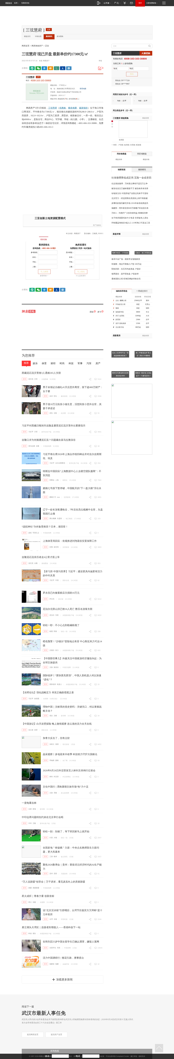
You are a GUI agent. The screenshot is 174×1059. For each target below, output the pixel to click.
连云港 (30, 730)
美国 (57, 744)
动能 (34, 902)
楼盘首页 (27, 36)
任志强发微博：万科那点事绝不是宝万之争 (129, 184)
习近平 (30, 432)
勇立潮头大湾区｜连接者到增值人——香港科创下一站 (51, 927)
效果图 (121, 140)
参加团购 (60, 36)
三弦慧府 (30, 77)
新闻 (24, 379)
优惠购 (62, 108)
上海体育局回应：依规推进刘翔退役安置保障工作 (70, 541)
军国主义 (36, 533)
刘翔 (51, 547)
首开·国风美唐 (121, 323)
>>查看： (114, 145)
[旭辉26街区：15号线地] (120, 240)
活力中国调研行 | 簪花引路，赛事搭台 (63, 957)
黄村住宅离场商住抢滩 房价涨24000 (120, 374)
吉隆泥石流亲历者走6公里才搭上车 (41, 557)
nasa (58, 497)
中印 (30, 823)
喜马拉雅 (31, 446)
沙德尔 (51, 650)
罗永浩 (51, 599)
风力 (57, 650)
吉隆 (37, 446)
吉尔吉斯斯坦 (60, 463)
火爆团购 (146, 53)
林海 (34, 809)
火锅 (55, 838)
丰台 (147, 312)
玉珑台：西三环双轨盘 (143, 253)
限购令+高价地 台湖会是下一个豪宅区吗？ (143, 374)
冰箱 (55, 919)
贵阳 (55, 874)
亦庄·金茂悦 (120, 316)
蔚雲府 (118, 320)
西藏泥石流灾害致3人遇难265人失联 (41, 373)
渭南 (55, 793)
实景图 (132, 145)
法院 (55, 413)
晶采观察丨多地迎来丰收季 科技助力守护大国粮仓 (70, 754)
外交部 (56, 777)
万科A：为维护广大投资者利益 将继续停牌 (129, 213)
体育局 (56, 547)
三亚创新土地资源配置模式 (50, 218)
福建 (57, 964)
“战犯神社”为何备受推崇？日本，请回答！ (45, 526)
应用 (15, 3)
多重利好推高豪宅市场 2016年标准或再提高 (129, 203)
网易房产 (46, 61)
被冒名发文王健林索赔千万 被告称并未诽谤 (129, 188)
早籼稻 (51, 760)
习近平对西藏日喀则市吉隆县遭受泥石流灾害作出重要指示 (53, 425)
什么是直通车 (81, 276)
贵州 (51, 874)
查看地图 (83, 89)
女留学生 (52, 948)
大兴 (147, 316)
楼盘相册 (72, 108)
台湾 (51, 919)
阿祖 (55, 631)
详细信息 (38, 36)
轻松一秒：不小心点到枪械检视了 (61, 625)
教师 (55, 856)
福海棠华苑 (120, 312)
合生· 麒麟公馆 (121, 300)
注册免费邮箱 (151, 3)
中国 (57, 580)
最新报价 (83, 108)
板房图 (126, 145)
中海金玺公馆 (120, 304)
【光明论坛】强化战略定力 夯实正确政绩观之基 (48, 692)
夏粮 (57, 760)
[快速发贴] (100, 68)
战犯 (30, 533)
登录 (140, 3)
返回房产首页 (56, 1035)
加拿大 (51, 744)
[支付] (125, 3)
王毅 (34, 823)
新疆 (30, 888)
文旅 (51, 667)
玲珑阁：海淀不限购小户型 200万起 (126, 264)
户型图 (120, 145)
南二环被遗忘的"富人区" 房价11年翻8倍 (143, 354)
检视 (51, 631)
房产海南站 (97, 225)
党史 (51, 716)
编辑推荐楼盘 (121, 291)
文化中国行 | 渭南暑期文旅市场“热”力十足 (65, 786)
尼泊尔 (51, 615)
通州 (147, 300)
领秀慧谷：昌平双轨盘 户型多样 (125, 274)
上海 (57, 480)
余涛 (51, 396)
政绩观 (36, 699)
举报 (100, 61)
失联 (57, 615)
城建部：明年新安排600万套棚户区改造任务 (130, 208)
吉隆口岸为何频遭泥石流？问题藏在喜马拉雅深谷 (49, 440)
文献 (55, 716)
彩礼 (55, 396)
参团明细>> (44, 276)
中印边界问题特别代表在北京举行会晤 (42, 817)
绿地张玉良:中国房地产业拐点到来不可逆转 (129, 193)
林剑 (51, 777)
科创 (30, 933)
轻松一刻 (64, 631)
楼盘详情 (53, 99)
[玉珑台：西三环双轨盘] (143, 240)
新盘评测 (116, 234)
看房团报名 (44, 245)
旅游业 (56, 667)
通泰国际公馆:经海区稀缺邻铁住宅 (126, 279)
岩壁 (36, 730)
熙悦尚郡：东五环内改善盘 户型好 (126, 269)
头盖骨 (59, 518)
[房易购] (32, 238)
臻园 (117, 308)
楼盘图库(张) (63, 99)
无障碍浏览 (25, 3)
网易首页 (8, 3)
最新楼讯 (49, 36)
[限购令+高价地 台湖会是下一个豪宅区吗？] (143, 360)
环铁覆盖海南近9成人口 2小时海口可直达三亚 (130, 223)
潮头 (34, 933)
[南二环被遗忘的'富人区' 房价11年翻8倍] (143, 340)
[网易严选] (117, 3)
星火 (30, 902)
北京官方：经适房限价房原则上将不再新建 (129, 198)
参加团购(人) (74, 99)
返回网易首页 (32, 1035)
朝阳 (147, 308)
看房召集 (43, 239)
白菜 (51, 838)
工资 (51, 856)
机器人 (59, 684)
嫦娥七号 (52, 497)
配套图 (138, 145)
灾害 (36, 379)
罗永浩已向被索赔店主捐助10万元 (61, 592)
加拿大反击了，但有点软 (56, 738)
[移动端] (98, 3)
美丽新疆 (36, 888)
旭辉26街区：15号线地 (120, 253)
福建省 (51, 964)
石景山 (147, 304)
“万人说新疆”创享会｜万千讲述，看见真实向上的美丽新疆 (53, 881)
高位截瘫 (52, 518)
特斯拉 (51, 480)
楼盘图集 (121, 118)
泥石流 (30, 379)
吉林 (30, 809)
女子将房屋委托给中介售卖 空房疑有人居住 (129, 218)
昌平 (147, 320)
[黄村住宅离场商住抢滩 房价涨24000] (120, 360)
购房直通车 (80, 245)
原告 (51, 413)
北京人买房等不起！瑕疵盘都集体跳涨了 (120, 354)
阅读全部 (145, 118)
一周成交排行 (142, 291)
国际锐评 (52, 684)
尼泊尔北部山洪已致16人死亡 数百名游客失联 (67, 609)
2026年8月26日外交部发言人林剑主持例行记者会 (69, 770)
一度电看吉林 (29, 803)
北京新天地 (120, 327)
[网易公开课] (107, 3)
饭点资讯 (64, 857)
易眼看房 (116, 336)
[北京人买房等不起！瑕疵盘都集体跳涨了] (120, 340)
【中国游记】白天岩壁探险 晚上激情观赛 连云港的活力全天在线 (57, 723)
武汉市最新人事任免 (44, 1013)
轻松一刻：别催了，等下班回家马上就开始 (66, 831)
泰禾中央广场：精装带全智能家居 (125, 259)
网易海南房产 (37, 46)
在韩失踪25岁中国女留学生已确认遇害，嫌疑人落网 (71, 941)
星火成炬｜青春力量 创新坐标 (38, 896)
